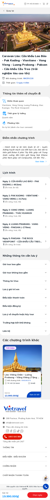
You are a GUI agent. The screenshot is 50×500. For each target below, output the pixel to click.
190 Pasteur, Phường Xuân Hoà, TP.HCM (24, 418)
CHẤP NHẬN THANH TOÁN (16, 475)
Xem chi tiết (34, 394)
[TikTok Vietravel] (18, 431)
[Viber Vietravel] (14, 431)
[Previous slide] (3, 33)
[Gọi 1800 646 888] (46, 487)
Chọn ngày (37, 495)
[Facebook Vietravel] (11, 431)
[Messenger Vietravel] (21, 431)
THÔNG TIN (8, 447)
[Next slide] (47, 33)
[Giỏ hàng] (44, 4)
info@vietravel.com (15, 422)
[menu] (47, 4)
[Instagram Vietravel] (7, 431)
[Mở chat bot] (46, 479)
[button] (14, 495)
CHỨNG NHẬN (9, 466)
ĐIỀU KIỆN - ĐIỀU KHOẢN (14, 456)
